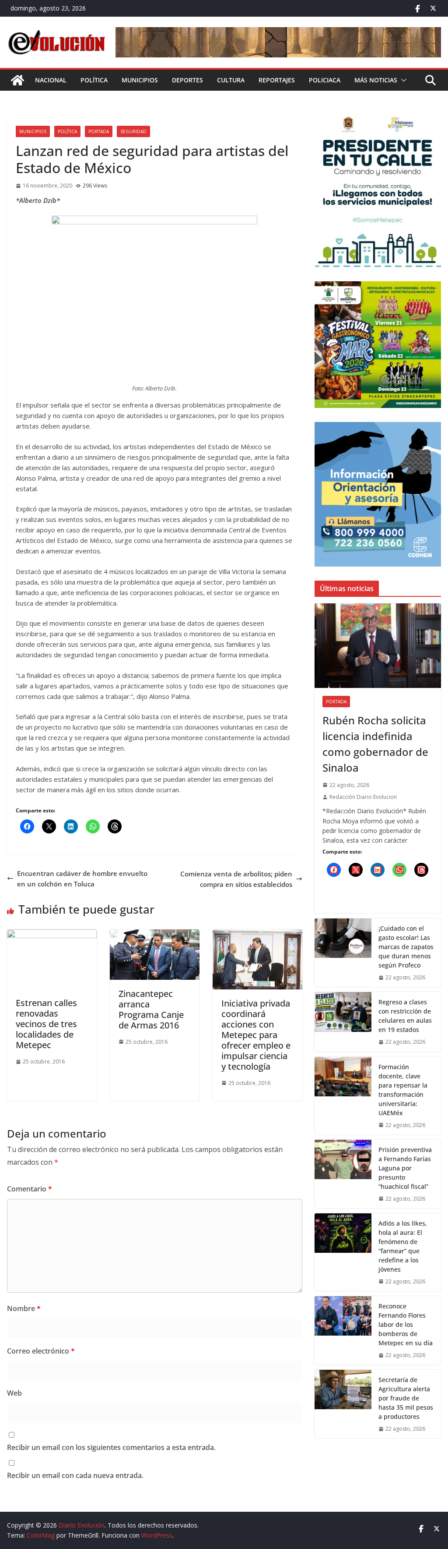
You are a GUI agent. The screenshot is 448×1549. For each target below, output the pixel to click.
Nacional (50, 80)
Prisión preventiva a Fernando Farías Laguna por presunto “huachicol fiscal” (405, 1168)
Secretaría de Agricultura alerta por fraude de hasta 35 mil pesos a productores (405, 1398)
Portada (98, 131)
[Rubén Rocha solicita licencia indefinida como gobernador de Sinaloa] (378, 645)
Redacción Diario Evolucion (363, 797)
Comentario (29, 1189)
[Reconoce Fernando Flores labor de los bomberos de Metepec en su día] (343, 1330)
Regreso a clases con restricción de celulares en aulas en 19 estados (405, 1016)
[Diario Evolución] (17, 80)
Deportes (187, 80)
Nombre (24, 1308)
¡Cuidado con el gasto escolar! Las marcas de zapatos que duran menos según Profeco (406, 946)
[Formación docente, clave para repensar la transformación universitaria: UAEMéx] (343, 1095)
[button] (402, 80)
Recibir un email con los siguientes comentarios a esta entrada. (111, 1447)
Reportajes (277, 80)
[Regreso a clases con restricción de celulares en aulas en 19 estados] (343, 1021)
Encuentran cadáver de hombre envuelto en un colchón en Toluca (82, 878)
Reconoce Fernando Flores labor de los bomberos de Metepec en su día (405, 1324)
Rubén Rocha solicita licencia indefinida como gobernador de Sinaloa (375, 744)
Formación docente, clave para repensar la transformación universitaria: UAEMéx (402, 1090)
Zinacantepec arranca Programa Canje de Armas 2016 (151, 1009)
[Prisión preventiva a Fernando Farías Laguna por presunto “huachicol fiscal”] (343, 1174)
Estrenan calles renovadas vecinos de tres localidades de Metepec (46, 1024)
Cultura (231, 80)
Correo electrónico (41, 1351)
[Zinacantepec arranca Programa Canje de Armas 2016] (155, 934)
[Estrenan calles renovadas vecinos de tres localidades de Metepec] (52, 934)
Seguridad (133, 131)
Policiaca (324, 80)
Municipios (140, 80)
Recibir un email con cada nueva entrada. (75, 1475)
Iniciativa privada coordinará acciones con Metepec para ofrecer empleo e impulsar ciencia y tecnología (255, 1034)
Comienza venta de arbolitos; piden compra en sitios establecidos (236, 879)
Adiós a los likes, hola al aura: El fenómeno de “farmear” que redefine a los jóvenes (402, 1246)
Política (94, 80)
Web (14, 1393)
